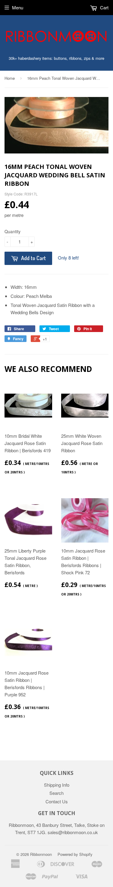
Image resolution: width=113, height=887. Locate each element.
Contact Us (57, 801)
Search (56, 793)
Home (10, 78)
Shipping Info (56, 785)
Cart (103, 7)
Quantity (12, 231)
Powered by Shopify (75, 854)
